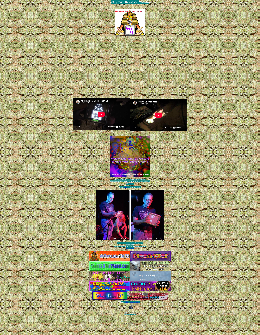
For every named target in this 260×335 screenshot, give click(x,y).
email (125, 187)
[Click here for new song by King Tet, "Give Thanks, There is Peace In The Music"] (147, 299)
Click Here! (130, 248)
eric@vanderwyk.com (132, 302)
